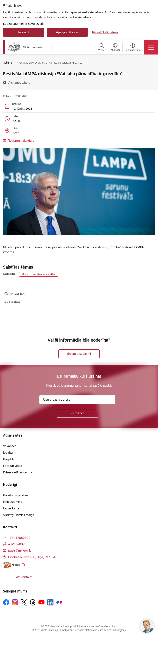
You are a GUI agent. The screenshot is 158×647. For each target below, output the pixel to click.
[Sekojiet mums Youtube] (41, 602)
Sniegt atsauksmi (79, 354)
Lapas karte (11, 508)
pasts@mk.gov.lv (19, 550)
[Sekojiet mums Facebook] (6, 602)
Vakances (9, 446)
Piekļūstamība (12, 502)
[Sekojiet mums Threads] (33, 602)
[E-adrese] (11, 564)
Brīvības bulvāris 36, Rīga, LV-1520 (32, 557)
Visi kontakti (23, 577)
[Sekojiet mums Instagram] (15, 602)
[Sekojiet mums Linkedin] (50, 602)
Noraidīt (23, 32)
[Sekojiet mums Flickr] (59, 602)
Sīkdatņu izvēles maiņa (18, 515)
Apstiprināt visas (67, 32)
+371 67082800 (19, 538)
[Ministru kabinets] (25, 47)
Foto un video (12, 466)
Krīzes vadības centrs (17, 472)
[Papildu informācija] (23, 564)
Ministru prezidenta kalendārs (38, 274)
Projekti (8, 459)
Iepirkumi (9, 453)
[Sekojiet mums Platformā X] (24, 602)
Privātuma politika (15, 495)
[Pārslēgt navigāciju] (151, 47)
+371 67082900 (19, 544)
